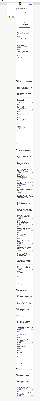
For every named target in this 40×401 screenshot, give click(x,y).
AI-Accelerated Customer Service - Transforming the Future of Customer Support (24, 382)
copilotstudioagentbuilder (22, 279)
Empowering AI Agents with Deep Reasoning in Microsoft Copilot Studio (24, 346)
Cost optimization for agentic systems (23, 32)
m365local (24, 127)
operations (23, 223)
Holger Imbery (18, 31)
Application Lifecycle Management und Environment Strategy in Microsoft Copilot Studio (24, 303)
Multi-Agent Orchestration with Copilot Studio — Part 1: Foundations (24, 63)
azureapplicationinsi (22, 341)
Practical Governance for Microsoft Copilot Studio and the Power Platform (24, 234)
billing (20, 33)
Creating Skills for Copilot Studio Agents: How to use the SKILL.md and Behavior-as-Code (24, 38)
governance (26, 33)
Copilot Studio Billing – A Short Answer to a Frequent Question (24, 94)
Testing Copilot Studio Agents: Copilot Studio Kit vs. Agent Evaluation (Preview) (24, 151)
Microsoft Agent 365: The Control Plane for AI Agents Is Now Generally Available (24, 88)
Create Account (24, 27)
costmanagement (23, 33)
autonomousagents (22, 328)
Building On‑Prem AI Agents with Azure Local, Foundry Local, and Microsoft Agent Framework (25, 113)
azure (25, 108)
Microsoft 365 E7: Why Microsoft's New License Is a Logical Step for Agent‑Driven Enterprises (25, 138)
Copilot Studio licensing (21, 272)
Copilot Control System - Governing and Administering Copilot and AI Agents (23, 322)
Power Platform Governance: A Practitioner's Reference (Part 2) (24, 75)
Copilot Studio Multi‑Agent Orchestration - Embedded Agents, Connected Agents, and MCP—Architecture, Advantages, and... (25, 196)
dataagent (20, 353)
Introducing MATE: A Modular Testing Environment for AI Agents (23, 144)
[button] (9, 17)
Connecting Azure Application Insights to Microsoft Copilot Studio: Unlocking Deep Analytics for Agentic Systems (24, 106)
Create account (36, 0)
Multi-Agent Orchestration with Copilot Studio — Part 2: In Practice (24, 57)
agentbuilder (24, 171)
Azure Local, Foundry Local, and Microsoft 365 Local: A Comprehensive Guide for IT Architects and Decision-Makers (25, 126)
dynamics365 (21, 191)
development (20, 184)
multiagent (23, 52)
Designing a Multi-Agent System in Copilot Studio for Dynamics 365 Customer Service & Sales (24, 189)
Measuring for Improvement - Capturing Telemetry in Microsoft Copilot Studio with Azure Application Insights (24, 340)
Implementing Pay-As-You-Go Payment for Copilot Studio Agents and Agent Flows (24, 363)
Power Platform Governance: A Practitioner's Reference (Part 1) (24, 82)
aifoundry (24, 133)
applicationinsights (22, 108)
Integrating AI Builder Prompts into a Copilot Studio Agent (24, 369)
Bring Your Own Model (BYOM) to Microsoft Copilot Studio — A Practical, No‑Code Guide (24, 210)
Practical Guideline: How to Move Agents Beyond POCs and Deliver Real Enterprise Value (25, 132)
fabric (18, 353)
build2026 (23, 46)
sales (21, 223)
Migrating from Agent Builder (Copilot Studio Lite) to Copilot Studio (24, 170)
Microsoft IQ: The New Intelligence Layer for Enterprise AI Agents (24, 100)
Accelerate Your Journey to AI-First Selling (24, 387)
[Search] (4, 0)
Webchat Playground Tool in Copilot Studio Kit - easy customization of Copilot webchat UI (25, 284)
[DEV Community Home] (2, 0)
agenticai (18, 33)
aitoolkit (25, 184)
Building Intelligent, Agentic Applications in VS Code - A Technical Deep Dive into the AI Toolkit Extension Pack (25, 182)
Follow (30, 4)
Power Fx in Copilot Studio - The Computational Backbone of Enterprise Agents (25, 176)
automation (21, 177)
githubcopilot (18, 171)
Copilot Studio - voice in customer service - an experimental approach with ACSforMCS (24, 291)
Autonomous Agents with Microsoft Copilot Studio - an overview (24, 393)
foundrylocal (21, 114)
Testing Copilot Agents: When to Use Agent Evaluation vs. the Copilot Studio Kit (24, 119)
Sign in (27, 28)
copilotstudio (26, 39)
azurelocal (18, 114)
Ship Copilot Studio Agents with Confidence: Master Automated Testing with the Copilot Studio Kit (24, 163)
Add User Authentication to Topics (22, 316)
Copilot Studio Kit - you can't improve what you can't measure (25, 297)
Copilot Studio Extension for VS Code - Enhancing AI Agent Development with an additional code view (24, 310)
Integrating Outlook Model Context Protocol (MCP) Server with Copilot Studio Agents (24, 216)
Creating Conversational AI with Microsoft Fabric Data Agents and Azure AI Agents (24, 352)
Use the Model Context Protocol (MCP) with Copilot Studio (24, 376)
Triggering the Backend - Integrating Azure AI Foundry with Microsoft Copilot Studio (24, 261)
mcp (18, 217)
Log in (32, 0)
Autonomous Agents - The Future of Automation (25, 327)
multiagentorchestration (24, 58)
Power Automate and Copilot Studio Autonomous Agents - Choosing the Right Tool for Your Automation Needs (24, 254)
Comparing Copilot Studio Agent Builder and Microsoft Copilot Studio (24, 278)
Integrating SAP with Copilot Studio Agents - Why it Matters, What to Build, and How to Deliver (24, 241)
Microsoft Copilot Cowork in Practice (23, 16)
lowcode (26, 177)
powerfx (24, 177)
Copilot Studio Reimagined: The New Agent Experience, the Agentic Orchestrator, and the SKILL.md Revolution (24, 45)
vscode (23, 184)
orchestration (26, 52)
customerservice (23, 229)
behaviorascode (23, 39)
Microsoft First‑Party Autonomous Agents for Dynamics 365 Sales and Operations (24, 222)
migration (27, 171)
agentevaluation (23, 120)
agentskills (20, 39)
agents (18, 39)
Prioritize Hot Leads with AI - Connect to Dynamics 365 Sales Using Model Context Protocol (24, 203)
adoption (21, 133)
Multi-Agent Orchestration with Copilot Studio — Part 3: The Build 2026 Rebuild (24, 51)
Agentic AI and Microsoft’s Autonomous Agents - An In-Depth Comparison (25, 333)
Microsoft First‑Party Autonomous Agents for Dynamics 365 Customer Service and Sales (24, 228)
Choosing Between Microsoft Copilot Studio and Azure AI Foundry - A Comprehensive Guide (25, 267)
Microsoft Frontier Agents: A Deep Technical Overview (24, 157)
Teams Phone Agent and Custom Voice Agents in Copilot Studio (24, 69)
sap (20, 242)
